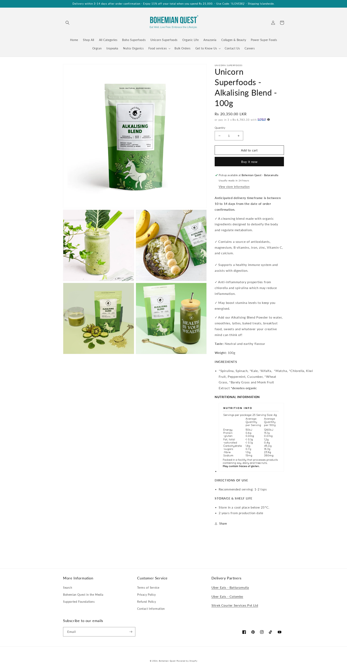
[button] (67, 22)
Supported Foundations (79, 601)
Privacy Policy (146, 594)
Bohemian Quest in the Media (83, 594)
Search (67, 587)
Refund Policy (146, 601)
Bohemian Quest (167, 661)
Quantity (220, 127)
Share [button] (223, 523)
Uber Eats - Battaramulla (230, 587)
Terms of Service (148, 587)
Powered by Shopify (187, 661)
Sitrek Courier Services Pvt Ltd (234, 605)
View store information (234, 186)
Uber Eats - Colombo (227, 596)
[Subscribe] (130, 631)
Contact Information (151, 608)
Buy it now (249, 161)
